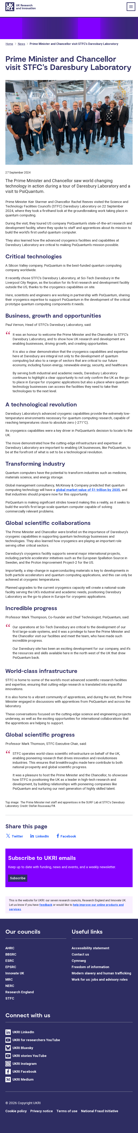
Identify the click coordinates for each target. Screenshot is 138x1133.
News (21, 44)
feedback (45, 905)
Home (9, 44)
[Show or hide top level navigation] (131, 6)
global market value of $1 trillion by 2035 (88, 490)
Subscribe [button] (18, 878)
